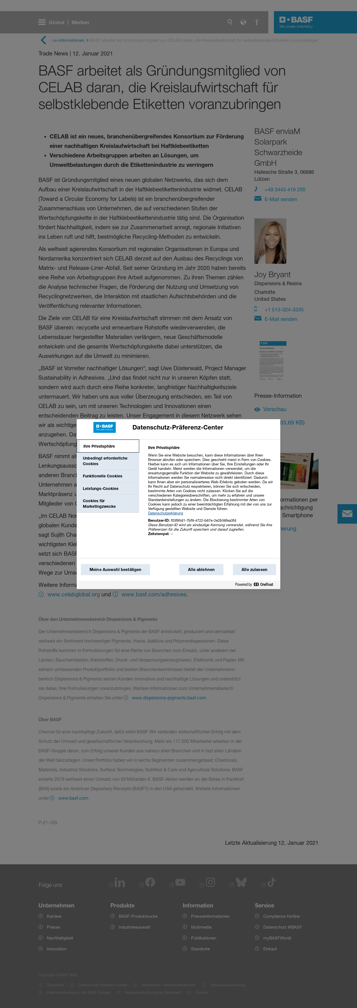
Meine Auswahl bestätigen (115, 569)
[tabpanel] (211, 493)
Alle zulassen (254, 569)
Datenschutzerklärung (165, 513)
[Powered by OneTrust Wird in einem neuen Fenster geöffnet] (256, 584)
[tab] (108, 446)
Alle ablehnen (201, 569)
